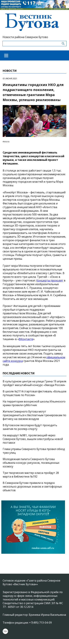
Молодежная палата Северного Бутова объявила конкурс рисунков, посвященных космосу (31, 462)
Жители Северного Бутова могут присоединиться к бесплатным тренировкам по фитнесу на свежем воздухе (34, 415)
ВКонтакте (26, 339)
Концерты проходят (49, 280)
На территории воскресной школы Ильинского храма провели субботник (34, 403)
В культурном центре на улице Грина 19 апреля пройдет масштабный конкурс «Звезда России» (34, 383)
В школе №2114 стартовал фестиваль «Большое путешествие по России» (34, 393)
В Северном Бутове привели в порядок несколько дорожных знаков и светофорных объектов (32, 486)
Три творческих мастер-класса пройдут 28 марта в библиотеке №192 (31, 474)
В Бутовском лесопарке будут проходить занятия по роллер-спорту (30, 427)
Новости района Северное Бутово (25, 37)
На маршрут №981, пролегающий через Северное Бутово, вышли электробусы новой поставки (33, 438)
